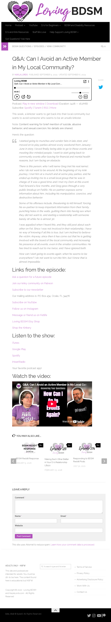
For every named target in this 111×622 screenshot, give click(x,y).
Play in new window (33, 103)
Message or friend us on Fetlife (29, 315)
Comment (20, 498)
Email (64, 516)
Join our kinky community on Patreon (32, 283)
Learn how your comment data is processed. (73, 544)
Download (52, 103)
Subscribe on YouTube (24, 302)
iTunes (15, 342)
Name (18, 516)
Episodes (39, 46)
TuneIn (38, 107)
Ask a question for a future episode (31, 276)
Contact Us (82, 592)
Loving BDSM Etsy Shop (26, 321)
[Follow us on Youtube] (99, 616)
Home (8, 25)
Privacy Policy (83, 573)
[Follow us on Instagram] (94, 616)
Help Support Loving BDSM (63, 32)
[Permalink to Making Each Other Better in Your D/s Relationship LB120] (58, 449)
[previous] (13, 461)
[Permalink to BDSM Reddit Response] (29, 448)
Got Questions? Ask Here (17, 39)
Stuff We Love (39, 32)
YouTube (33, 25)
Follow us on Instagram (25, 308)
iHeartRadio (18, 361)
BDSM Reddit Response (27, 458)
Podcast (19, 25)
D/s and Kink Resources (17, 32)
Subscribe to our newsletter (27, 289)
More (53, 107)
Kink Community (56, 46)
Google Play (19, 349)
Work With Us (83, 586)
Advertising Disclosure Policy (90, 579)
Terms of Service (84, 567)
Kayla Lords (21, 75)
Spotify (28, 107)
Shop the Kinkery (21, 327)
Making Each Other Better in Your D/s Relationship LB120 (57, 462)
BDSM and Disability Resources (79, 25)
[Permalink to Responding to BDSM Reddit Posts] (87, 448)
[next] (104, 461)
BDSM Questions (21, 46)
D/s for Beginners (50, 25)
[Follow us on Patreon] (104, 616)
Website (19, 526)
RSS (46, 107)
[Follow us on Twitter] (89, 616)
